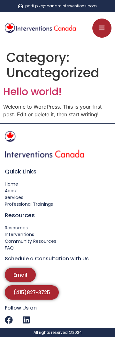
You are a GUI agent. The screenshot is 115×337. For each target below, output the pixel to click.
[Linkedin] (26, 320)
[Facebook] (9, 320)
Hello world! (32, 91)
